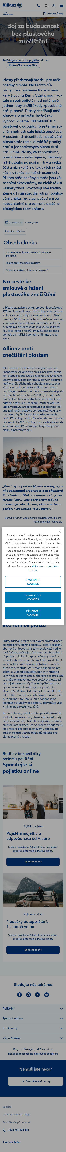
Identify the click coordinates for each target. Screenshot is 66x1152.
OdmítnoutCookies (33, 597)
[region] (33, 576)
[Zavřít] (59, 531)
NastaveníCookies (32, 582)
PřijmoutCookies (33, 612)
